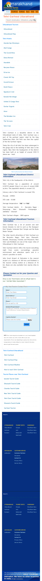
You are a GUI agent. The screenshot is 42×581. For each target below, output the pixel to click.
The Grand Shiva (9, 53)
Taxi (37, 12)
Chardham (14, 12)
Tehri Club (7, 126)
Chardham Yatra (31, 427)
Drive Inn (7, 72)
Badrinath (18, 435)
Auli (17, 430)
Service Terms (18, 463)
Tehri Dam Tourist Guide (12, 398)
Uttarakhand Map (10, 34)
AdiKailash (7, 453)
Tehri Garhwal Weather (12, 365)
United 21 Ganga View (11, 102)
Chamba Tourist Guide (11, 388)
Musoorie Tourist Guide (12, 403)
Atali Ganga (8, 48)
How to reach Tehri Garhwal (13, 370)
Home (8, 12)
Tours (27, 12)
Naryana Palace (9, 67)
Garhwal (6, 430)
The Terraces (8, 121)
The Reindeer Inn (9, 116)
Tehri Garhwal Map (10, 360)
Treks (32, 12)
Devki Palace (8, 87)
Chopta (18, 427)
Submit (26, 324)
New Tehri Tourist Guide (12, 393)
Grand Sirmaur (9, 82)
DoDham (22, 12)
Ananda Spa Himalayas (11, 43)
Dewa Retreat (8, 58)
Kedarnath (19, 432)
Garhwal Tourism (10, 408)
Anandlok (7, 62)
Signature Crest (9, 92)
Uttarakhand (8, 29)
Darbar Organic (9, 106)
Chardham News (31, 430)
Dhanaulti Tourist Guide (12, 384)
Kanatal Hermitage (10, 97)
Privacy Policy (18, 460)
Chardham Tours (31, 432)
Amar (5, 111)
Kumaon (6, 432)
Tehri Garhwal (9, 355)
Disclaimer (17, 455)
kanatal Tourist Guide (11, 379)
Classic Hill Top (9, 77)
